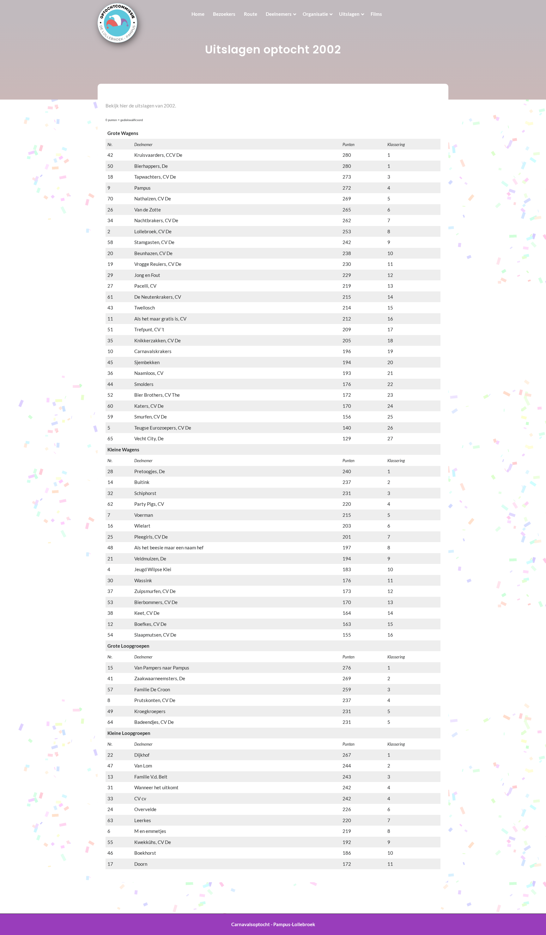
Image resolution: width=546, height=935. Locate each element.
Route (250, 14)
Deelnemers (279, 14)
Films (376, 14)
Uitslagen (349, 14)
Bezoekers (224, 14)
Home (197, 14)
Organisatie (315, 14)
